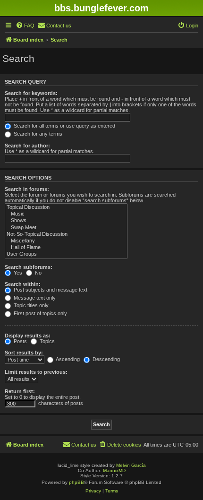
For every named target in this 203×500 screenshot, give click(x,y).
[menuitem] (25, 25)
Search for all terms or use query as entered (63, 126)
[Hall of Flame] (66, 247)
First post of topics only (39, 313)
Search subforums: (28, 267)
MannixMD (114, 470)
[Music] (66, 214)
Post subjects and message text (49, 290)
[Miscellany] (66, 241)
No (38, 273)
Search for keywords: (31, 93)
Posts (19, 341)
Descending (105, 359)
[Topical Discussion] (66, 207)
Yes (17, 273)
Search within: (23, 284)
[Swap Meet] (66, 227)
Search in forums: (27, 189)
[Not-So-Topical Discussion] (66, 234)
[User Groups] (66, 254)
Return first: (20, 391)
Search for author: (27, 145)
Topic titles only (30, 305)
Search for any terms (37, 134)
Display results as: (28, 335)
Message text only (34, 298)
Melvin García (131, 465)
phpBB (76, 482)
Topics (46, 341)
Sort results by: (24, 352)
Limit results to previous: (36, 372)
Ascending (67, 359)
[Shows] (66, 220)
